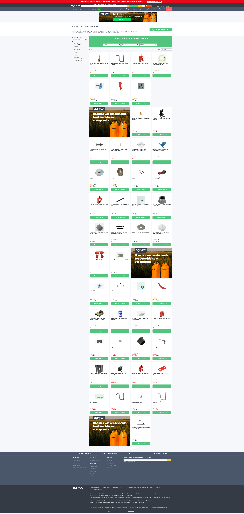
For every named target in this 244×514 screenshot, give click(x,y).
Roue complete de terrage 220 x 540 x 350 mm (99, 64)
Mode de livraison (76, 460)
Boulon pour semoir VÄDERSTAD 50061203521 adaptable (139, 402)
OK (86, 39)
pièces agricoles (101, 32)
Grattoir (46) (76, 52)
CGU (121, 487)
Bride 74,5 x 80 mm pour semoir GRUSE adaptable (119, 64)
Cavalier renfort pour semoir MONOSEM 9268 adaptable (161, 347)
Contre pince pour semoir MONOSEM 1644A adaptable (98, 402)
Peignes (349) (77, 50)
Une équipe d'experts (111, 465)
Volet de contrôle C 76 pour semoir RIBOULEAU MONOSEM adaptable (139, 150)
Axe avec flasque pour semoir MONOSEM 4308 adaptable (99, 91)
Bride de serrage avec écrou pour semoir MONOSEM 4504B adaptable (119, 291)
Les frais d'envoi (76, 465)
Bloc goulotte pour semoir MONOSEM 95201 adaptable (140, 319)
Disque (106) (76, 46)
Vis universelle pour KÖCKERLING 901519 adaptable (98, 150)
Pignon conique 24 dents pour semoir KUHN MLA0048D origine (160, 233)
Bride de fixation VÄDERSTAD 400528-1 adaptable (161, 119)
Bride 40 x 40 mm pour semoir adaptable (99, 204)
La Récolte (92, 473)
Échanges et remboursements (79, 467)
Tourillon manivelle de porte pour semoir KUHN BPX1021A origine (119, 150)
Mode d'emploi (93, 468)
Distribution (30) (77, 54)
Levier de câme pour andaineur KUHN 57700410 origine (160, 178)
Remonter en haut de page (240, 508)
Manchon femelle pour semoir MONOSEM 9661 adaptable (120, 205)
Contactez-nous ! (110, 461)
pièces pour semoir (92, 31)
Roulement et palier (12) (79, 58)
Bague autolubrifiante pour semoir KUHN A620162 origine (140, 347)
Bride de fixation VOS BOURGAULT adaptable (118, 374)
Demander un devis (134, 5)
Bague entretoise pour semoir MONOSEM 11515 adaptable (140, 205)
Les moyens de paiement (78, 463)
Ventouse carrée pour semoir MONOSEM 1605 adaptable (140, 91)
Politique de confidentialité (138, 502)
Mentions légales (106, 487)
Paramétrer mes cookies (95, 487)
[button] (158, 5)
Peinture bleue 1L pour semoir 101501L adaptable (119, 319)
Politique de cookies (131, 487)
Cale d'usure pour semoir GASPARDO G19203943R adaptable (160, 291)
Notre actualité (110, 463)
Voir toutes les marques (78, 468)
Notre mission (110, 467)
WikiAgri (91, 475)
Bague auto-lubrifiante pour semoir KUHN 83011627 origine (161, 205)
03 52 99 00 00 (96, 4)
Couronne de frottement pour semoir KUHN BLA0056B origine (160, 64)
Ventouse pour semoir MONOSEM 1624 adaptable (98, 178)
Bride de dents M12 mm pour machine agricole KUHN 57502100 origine (98, 319)
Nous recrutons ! (110, 468)
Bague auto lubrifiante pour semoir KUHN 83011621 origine (99, 233)
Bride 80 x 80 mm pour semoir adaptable (161, 318)
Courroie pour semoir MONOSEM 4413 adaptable (140, 178)
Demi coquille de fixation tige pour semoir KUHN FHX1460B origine (99, 260)
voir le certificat (131, 511)
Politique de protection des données (145, 487)
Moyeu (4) (76, 55)
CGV (124, 487)
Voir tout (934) (77, 44)
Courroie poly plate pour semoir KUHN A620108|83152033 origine (119, 233)
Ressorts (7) (76, 57)
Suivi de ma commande (78, 461)
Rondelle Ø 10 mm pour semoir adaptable (140, 232)
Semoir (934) (76, 43)
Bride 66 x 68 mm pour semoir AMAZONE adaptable (161, 402)
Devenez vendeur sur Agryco (96, 469)
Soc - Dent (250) (77, 47)
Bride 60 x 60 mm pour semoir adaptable (120, 401)
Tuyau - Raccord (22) (78, 60)
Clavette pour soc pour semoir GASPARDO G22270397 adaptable (120, 91)
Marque (124, 44)
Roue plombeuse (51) (78, 49)
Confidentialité (114, 487)
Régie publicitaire (93, 471)
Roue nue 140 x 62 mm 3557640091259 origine (119, 178)
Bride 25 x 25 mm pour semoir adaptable (140, 63)
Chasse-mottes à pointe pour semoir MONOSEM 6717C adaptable (160, 150)
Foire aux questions (94, 466)
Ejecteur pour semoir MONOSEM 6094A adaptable (140, 119)
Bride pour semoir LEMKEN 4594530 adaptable (160, 374)
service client (107, 4)
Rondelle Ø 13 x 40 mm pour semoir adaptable (118, 347)
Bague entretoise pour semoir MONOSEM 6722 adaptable (140, 291)
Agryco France (97, 489)
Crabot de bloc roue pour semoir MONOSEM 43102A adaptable (97, 291)
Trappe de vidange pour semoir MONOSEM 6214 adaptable (120, 260)
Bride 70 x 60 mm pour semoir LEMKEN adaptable (98, 374)
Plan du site (157, 487)
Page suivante (132, 447)
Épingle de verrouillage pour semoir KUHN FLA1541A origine (141, 428)
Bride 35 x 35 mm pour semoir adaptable (140, 373)
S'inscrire (169, 460)
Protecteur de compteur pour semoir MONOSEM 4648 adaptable (98, 347)
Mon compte (109, 460)
